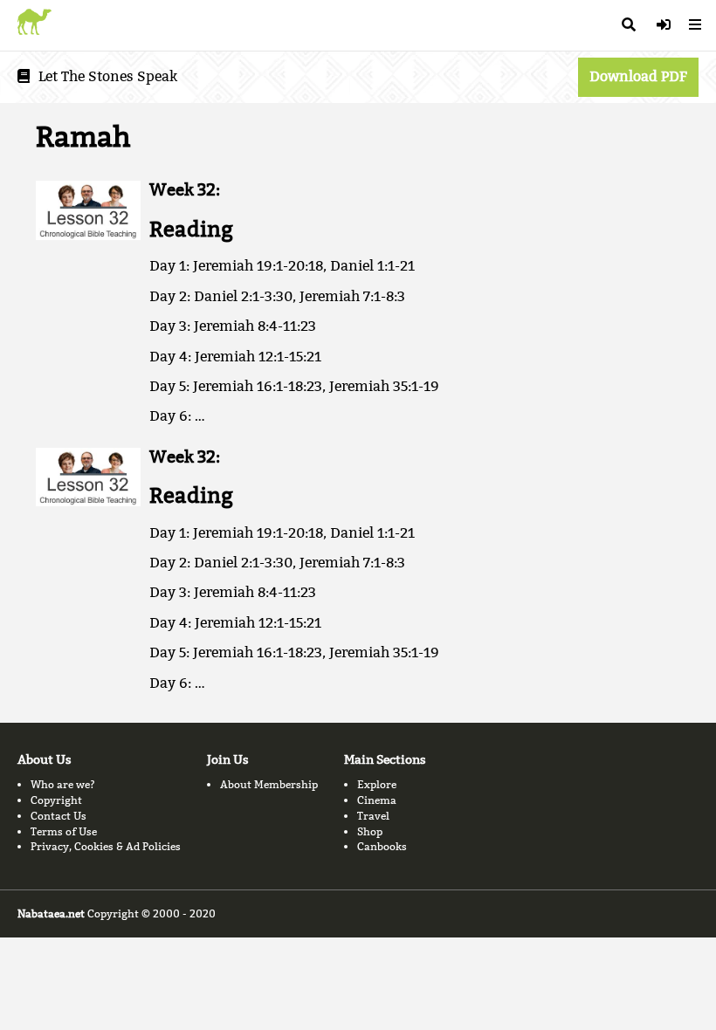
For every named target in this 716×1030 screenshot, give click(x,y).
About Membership (269, 784)
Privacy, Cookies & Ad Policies (106, 846)
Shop (369, 831)
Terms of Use (64, 831)
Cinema (376, 800)
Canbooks (382, 846)
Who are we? (63, 784)
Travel (373, 815)
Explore (376, 784)
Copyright (56, 800)
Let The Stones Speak (107, 76)
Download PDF (638, 76)
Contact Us (58, 815)
